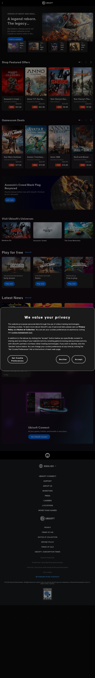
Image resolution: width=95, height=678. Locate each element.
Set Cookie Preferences (17, 359)
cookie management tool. (22, 332)
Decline (63, 359)
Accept (78, 359)
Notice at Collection (26, 329)
